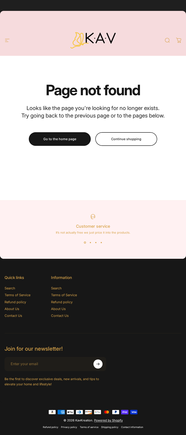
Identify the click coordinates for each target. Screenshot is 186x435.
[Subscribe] (98, 364)
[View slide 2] (90, 242)
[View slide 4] (101, 242)
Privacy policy (69, 427)
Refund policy (15, 302)
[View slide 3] (95, 242)
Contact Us (13, 316)
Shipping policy (109, 427)
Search (10, 288)
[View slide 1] (85, 242)
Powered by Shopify (108, 420)
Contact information (132, 427)
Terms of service (89, 427)
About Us (12, 309)
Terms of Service (17, 295)
